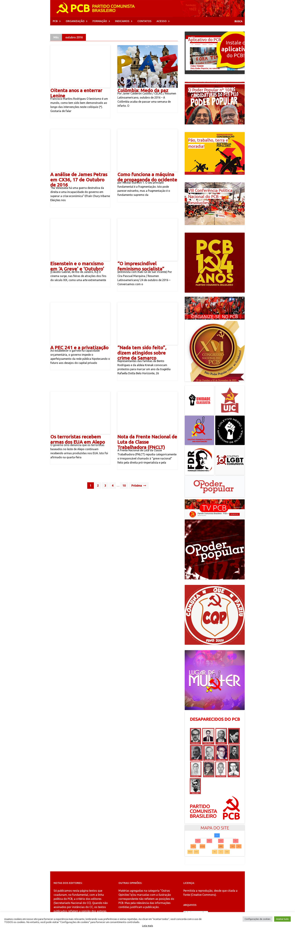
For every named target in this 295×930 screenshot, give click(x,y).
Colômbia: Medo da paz (142, 90)
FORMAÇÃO (100, 21)
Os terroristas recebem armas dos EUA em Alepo (77, 439)
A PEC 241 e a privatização (79, 347)
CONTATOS (144, 21)
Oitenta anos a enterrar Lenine (76, 93)
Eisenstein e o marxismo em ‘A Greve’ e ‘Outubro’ (77, 266)
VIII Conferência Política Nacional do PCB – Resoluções (210, 196)
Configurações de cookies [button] (257, 919)
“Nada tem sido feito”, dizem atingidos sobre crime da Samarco (141, 353)
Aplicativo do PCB (204, 39)
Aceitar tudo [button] (282, 919)
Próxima (137, 485)
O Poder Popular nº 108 (210, 90)
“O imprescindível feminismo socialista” (140, 266)
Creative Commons (203, 894)
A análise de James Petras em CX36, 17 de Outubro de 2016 (78, 179)
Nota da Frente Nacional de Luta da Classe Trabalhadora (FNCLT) (147, 442)
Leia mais (147, 925)
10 (124, 485)
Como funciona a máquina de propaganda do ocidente (147, 177)
